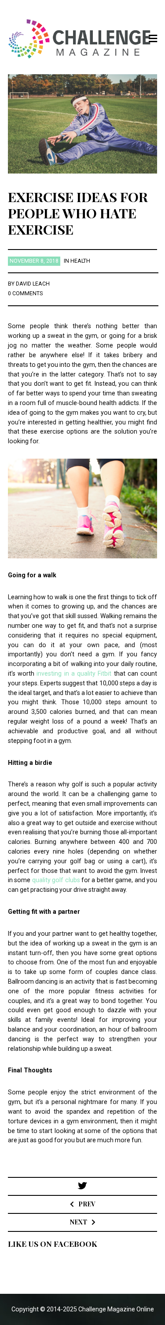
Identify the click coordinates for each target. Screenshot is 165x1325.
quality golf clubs (56, 879)
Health (80, 261)
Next (78, 1222)
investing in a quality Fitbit (74, 673)
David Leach (33, 284)
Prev (86, 1204)
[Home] (83, 38)
